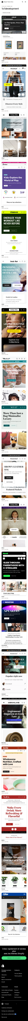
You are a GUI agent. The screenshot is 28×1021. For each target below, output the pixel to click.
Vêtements (4, 974)
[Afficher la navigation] (25, 2)
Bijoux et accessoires (6, 979)
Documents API (5, 992)
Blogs (3, 997)
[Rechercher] (22, 2)
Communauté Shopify (6, 994)
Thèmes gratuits (18, 975)
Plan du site (4, 1017)
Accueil (3, 981)
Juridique (16, 994)
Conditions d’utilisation (7, 1007)
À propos (16, 990)
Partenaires (17, 992)
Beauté (3, 977)
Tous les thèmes (18, 973)
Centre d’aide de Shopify (7, 990)
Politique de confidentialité (8, 1011)
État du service (17, 997)
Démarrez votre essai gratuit (14, 958)
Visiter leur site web (6, 12)
